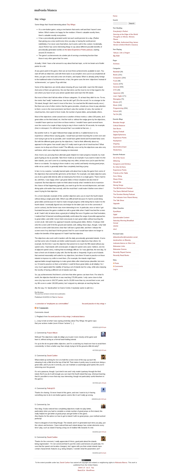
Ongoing (116, 144)
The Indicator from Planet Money (125, 197)
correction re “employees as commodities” (52, 304)
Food (115, 81)
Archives (116, 64)
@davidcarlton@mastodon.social (125, 237)
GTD (115, 90)
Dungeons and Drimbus (122, 164)
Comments (118, 266)
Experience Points (119, 138)
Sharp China (117, 179)
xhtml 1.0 (81, 468)
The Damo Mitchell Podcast (123, 191)
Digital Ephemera (119, 135)
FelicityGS (51, 388)
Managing (117, 99)
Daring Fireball (118, 132)
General (116, 87)
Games (60, 297)
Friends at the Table (120, 173)
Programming (118, 108)
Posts (116, 263)
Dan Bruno (117, 128)
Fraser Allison (52, 333)
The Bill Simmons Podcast (122, 188)
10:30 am (103, 399)
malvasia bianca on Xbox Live (124, 243)
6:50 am (103, 350)
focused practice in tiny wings (93, 304)
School (115, 111)
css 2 (88, 468)
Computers (117, 78)
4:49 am (103, 432)
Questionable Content (121, 217)
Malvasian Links (119, 246)
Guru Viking (117, 176)
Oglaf (115, 214)
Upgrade (116, 203)
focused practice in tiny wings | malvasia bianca (66, 316)
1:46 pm (103, 383)
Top (92, 468)
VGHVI (115, 226)
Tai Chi (115, 114)
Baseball (116, 72)
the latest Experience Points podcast (79, 50)
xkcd (115, 229)
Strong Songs (118, 185)
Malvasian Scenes (120, 249)
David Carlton (52, 356)
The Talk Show (118, 200)
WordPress (90, 470)
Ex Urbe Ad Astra (119, 167)
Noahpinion (117, 141)
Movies (115, 102)
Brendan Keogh (119, 122)
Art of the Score (119, 158)
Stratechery (117, 150)
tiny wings (40, 19)
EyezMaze (117, 211)
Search (115, 20)
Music (115, 105)
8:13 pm (103, 453)
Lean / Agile (117, 96)
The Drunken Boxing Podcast (124, 194)
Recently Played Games (122, 252)
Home (115, 16)
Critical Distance (119, 125)
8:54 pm (103, 327)
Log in (115, 269)
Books (115, 75)
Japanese (116, 93)
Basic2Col (81, 470)
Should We (117, 182)
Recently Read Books (121, 255)
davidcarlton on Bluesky (122, 240)
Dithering (116, 161)
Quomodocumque (119, 147)
